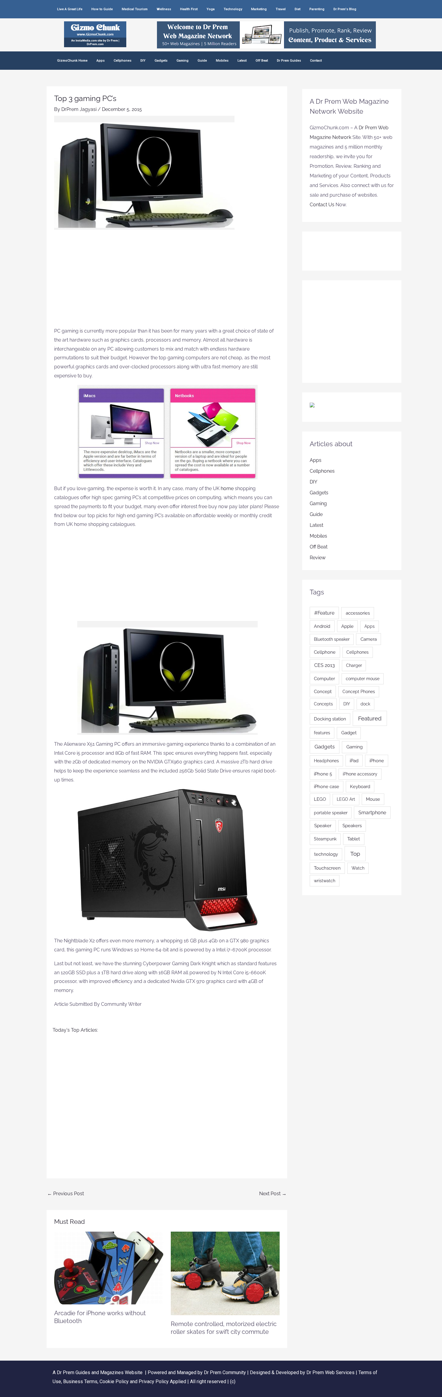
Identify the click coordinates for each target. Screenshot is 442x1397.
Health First (189, 9)
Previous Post (65, 1193)
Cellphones (122, 61)
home (228, 488)
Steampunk (325, 839)
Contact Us (322, 204)
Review (318, 557)
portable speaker (331, 812)
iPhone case (326, 786)
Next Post (273, 1193)
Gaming (182, 61)
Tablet (353, 838)
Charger (354, 665)
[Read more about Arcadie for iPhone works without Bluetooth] (108, 1267)
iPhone (377, 760)
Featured (370, 718)
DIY (143, 61)
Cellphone (325, 652)
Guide (202, 61)
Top (355, 853)
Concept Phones (358, 691)
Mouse (373, 799)
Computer (324, 678)
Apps (101, 61)
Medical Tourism (135, 9)
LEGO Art (346, 799)
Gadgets (161, 61)
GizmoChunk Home (72, 61)
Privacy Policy (154, 1381)
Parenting (316, 9)
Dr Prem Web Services (330, 1372)
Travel (281, 9)
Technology (233, 9)
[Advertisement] (167, 281)
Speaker (322, 825)
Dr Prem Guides (289, 61)
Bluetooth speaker (332, 639)
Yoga (211, 9)
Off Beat (262, 61)
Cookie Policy (115, 1381)
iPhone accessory (360, 774)
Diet (297, 9)
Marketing (259, 9)
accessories (358, 613)
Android (322, 626)
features (322, 732)
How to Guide (102, 9)
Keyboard (360, 786)
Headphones (326, 760)
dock (365, 704)
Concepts (323, 704)
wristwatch (324, 880)
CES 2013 (324, 665)
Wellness (164, 9)
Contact (316, 61)
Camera (369, 639)
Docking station (330, 718)
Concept (323, 691)
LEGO (320, 799)
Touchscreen (327, 867)
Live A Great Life (69, 9)
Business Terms (80, 1381)
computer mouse (362, 678)
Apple (347, 626)
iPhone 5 (323, 773)
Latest (242, 61)
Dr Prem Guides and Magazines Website (100, 1372)
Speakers (352, 825)
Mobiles (222, 61)
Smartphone (372, 812)
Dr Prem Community (225, 1372)
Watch (357, 868)
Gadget (349, 732)
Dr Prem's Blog (344, 9)
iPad (354, 760)
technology (326, 854)
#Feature (324, 613)
